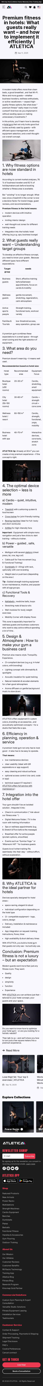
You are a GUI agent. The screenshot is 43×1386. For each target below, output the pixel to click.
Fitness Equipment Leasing (14, 1310)
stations (28, 552)
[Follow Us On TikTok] (17, 1168)
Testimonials (8, 1318)
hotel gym (8, 124)
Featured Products (10, 1193)
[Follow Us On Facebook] (4, 1168)
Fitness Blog (7, 1280)
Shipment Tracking (10, 1337)
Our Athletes (7, 1258)
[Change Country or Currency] (39, 7)
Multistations (8, 1205)
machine (16, 521)
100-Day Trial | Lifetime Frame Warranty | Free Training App (21, 2)
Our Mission (7, 1254)
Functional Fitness (10, 1231)
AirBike (8, 528)
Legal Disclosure (10, 1341)
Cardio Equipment (10, 1212)
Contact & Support (10, 1330)
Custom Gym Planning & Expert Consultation (16, 1301)
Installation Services (11, 1314)
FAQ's (5, 1345)
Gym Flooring (8, 1238)
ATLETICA (11, 995)
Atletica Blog (8, 1277)
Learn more (30, 1164)
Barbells (6, 1227)
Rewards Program (10, 1284)
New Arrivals (8, 1197)
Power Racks (8, 1201)
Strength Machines (10, 1208)
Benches (6, 1216)
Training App (8, 1273)
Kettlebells (9, 601)
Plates (5, 1223)
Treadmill (9, 509)
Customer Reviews (10, 1262)
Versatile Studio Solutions (13, 1307)
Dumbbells (10, 567)
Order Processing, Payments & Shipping (20, 1334)
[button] (30, 7)
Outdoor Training (10, 1242)
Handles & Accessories (12, 1235)
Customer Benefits (10, 1265)
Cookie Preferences (11, 1349)
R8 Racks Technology (12, 1269)
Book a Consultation (21, 1371)
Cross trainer (11, 516)
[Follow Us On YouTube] (12, 1168)
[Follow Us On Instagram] (8, 1168)
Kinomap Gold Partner (12, 1288)
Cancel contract (9, 1352)
